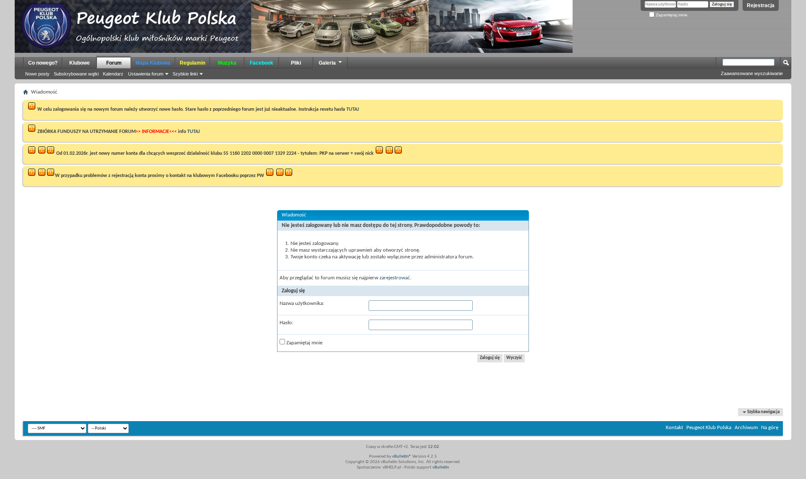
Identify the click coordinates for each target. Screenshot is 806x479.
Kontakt (674, 427)
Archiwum (746, 427)
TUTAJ (352, 109)
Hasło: (286, 322)
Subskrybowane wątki (76, 73)
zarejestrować (394, 278)
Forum (114, 63)
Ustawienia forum (145, 73)
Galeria (327, 63)
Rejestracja (761, 5)
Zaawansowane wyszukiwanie (752, 73)
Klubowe (79, 63)
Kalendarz (113, 73)
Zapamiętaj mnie (671, 15)
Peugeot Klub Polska (708, 427)
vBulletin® (401, 456)
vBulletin (440, 467)
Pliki (296, 63)
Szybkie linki (185, 73)
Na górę (769, 427)
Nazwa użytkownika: (302, 303)
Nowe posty (37, 73)
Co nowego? (43, 63)
